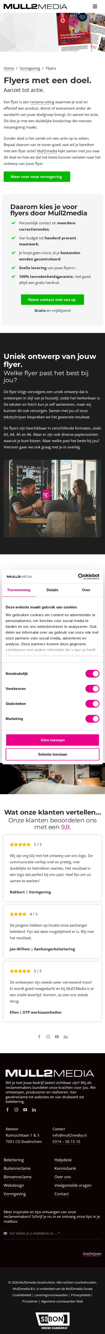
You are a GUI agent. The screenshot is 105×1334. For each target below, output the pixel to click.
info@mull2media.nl (69, 1135)
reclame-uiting (42, 101)
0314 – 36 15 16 (66, 1141)
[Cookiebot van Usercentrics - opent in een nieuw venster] (78, 577)
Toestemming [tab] (18, 590)
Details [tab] (53, 590)
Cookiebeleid (21, 1295)
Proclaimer (30, 1301)
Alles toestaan (53, 740)
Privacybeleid (80, 1295)
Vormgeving (30, 68)
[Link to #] (94, 6)
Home (9, 68)
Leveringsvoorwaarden (51, 1295)
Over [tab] (86, 590)
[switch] (92, 689)
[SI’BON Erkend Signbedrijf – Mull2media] (52, 1314)
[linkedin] (66, 1037)
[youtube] (57, 1037)
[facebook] (39, 1037)
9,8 (65, 827)
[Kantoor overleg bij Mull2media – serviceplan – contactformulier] (52, 461)
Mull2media (47, 150)
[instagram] (48, 1037)
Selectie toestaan (52, 754)
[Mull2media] (52, 1067)
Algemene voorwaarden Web (62, 1301)
